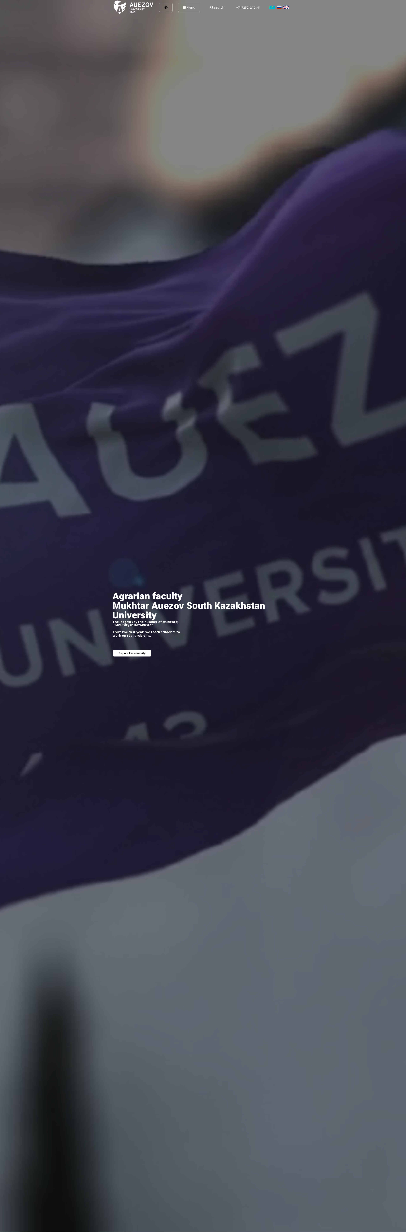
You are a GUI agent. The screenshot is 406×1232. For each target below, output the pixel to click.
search (218, 7)
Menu (190, 7)
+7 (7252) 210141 (248, 7)
